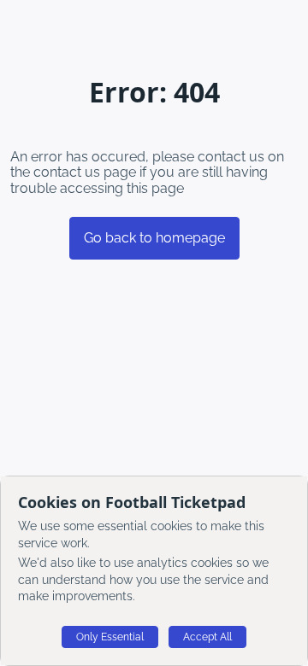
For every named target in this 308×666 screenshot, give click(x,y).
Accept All (207, 637)
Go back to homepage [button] (154, 238)
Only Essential (110, 637)
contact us (66, 172)
